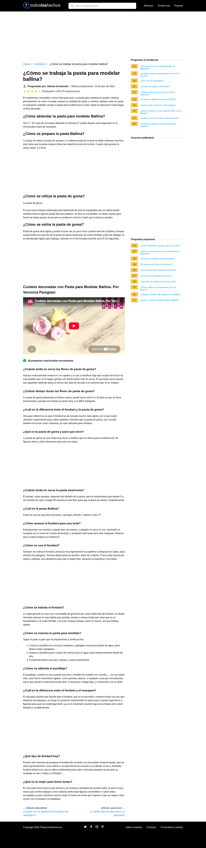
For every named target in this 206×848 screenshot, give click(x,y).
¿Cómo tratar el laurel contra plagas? (158, 105)
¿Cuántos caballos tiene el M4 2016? (158, 99)
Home (26, 64)
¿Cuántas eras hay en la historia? (156, 264)
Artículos (148, 5)
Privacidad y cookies (172, 827)
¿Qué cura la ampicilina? (152, 80)
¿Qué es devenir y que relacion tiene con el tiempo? (161, 112)
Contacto (151, 827)
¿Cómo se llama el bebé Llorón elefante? (160, 300)
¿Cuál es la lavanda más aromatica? (157, 258)
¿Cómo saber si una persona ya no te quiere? (158, 288)
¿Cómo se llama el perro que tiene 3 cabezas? (157, 93)
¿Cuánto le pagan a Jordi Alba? (155, 86)
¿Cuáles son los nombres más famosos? (159, 118)
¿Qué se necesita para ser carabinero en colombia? (159, 252)
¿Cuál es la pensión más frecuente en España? (158, 125)
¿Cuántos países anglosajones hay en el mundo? (159, 74)
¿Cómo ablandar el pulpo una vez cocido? (160, 245)
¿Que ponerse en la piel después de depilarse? (157, 67)
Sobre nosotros (134, 827)
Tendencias (164, 5)
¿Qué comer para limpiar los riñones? (158, 270)
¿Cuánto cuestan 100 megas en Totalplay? (160, 294)
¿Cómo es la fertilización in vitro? (156, 276)
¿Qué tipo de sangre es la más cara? (158, 281)
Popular (178, 5)
